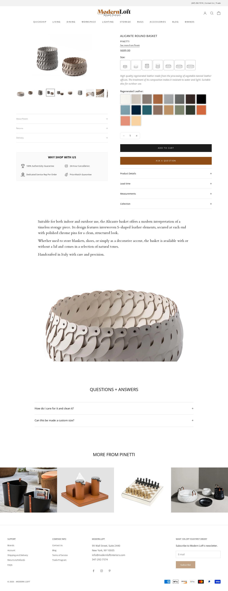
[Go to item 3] (40, 92)
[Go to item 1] (20, 93)
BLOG (175, 22)
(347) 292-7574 (197, 3)
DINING (71, 22)
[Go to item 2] (30, 92)
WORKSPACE (89, 22)
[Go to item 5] (60, 92)
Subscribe (185, 564)
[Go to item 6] (70, 92)
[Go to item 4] (50, 92)
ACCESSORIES (158, 22)
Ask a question (166, 160)
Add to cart (166, 148)
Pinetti (125, 41)
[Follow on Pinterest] (109, 570)
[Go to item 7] (80, 92)
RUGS (140, 22)
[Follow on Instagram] (101, 570)
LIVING (56, 22)
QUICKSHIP (39, 22)
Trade (218, 3)
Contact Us (209, 3)
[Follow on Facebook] (93, 570)
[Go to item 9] (100, 93)
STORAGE (125, 22)
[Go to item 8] (90, 93)
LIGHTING (108, 22)
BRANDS (189, 22)
